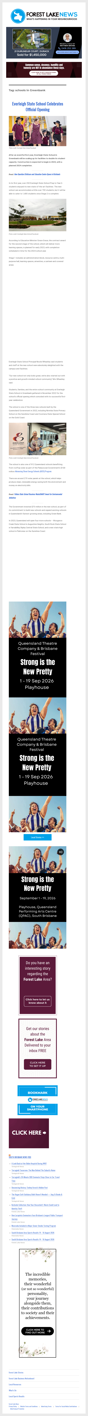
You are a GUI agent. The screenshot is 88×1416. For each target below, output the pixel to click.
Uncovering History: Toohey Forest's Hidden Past (30, 1187)
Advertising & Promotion (17, 1409)
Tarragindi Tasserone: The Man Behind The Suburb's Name (33, 1170)
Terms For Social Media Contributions (66, 1406)
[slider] (35, 947)
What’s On (12, 1390)
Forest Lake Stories (16, 1372)
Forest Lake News (14, 1404)
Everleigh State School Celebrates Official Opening (37, 106)
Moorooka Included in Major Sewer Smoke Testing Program (34, 1225)
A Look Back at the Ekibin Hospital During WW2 (29, 1163)
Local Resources (15, 1384)
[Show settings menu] (59, 947)
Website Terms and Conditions (29, 1406)
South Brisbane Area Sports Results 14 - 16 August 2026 (33, 1232)
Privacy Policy (13, 1406)
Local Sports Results (16, 1396)
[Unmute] (54, 947)
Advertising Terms (46, 1406)
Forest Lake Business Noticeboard (21, 1378)
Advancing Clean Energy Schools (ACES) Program (33, 471)
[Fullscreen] (64, 947)
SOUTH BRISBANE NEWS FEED (20, 1157)
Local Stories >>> (37, 837)
